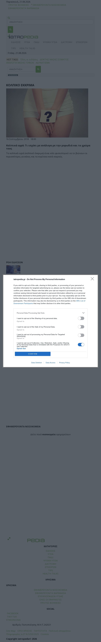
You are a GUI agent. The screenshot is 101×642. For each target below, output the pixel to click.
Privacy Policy (64, 363)
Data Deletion (36, 363)
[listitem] (50, 313)
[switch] (81, 318)
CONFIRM (32, 354)
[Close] (93, 279)
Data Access (50, 363)
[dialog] (50, 321)
